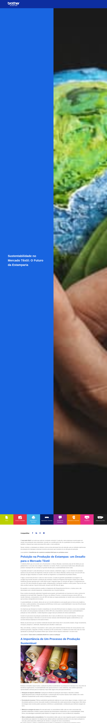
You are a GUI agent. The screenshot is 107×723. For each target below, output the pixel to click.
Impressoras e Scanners (33, 521)
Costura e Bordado (20, 520)
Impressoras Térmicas (46, 520)
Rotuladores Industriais (73, 520)
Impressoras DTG (100, 520)
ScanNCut (86, 520)
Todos (6, 520)
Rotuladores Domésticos (60, 521)
